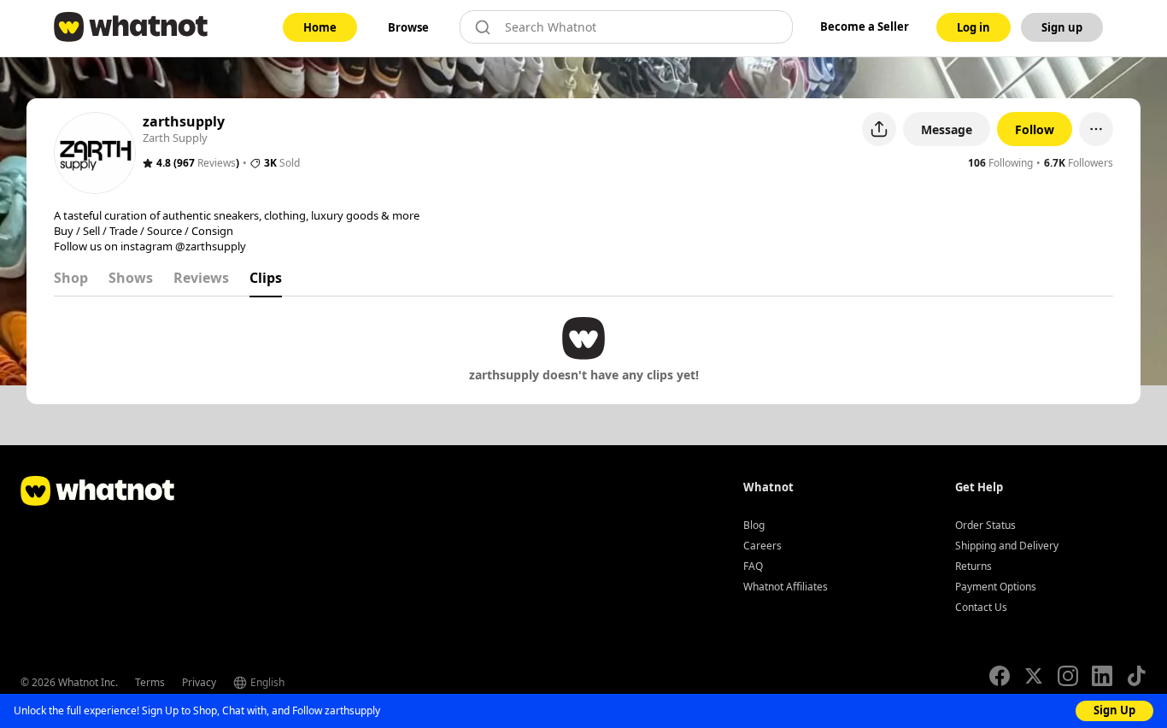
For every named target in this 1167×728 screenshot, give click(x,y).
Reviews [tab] (201, 277)
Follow (1034, 129)
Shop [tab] (71, 277)
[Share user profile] (879, 129)
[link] (320, 27)
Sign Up (1114, 710)
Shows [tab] (130, 277)
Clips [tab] (265, 277)
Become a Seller (864, 26)
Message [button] (946, 129)
